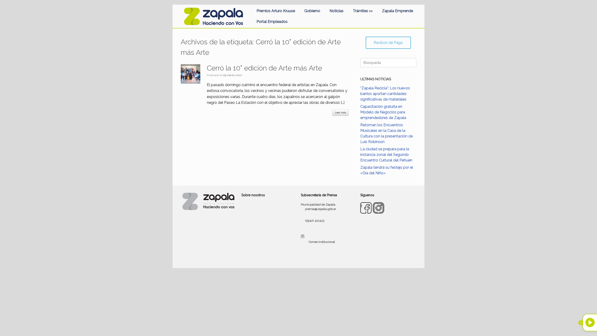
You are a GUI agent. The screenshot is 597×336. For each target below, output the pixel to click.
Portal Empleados (272, 21)
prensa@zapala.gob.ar (320, 209)
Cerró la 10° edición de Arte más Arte (264, 68)
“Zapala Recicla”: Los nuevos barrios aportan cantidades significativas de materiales (385, 94)
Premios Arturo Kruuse (276, 11)
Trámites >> (363, 11)
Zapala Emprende (397, 11)
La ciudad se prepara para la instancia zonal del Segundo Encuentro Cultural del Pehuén (386, 154)
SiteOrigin (304, 259)
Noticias (337, 11)
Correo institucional (322, 242)
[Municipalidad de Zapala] (213, 16)
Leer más (340, 112)
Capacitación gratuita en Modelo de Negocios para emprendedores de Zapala (383, 112)
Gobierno (312, 11)
